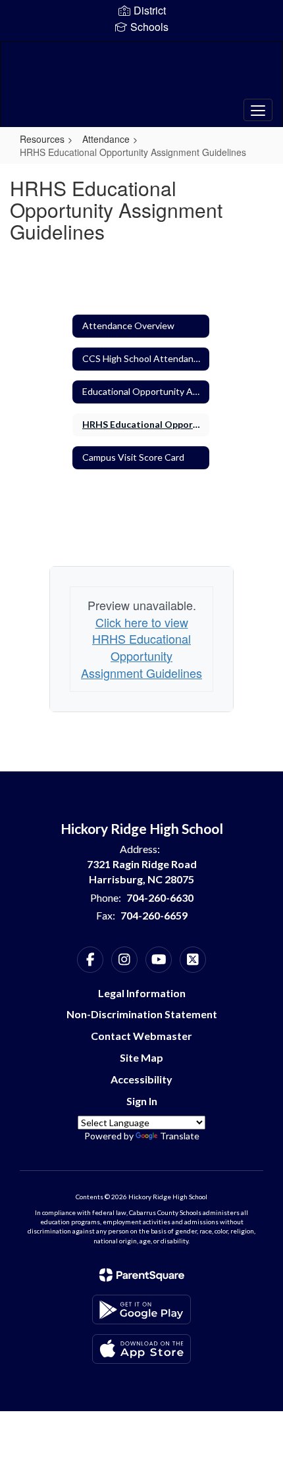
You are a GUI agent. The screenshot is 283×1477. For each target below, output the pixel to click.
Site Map (141, 1057)
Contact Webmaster (141, 1035)
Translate (179, 1135)
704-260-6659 (154, 915)
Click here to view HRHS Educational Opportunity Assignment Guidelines (141, 647)
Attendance (106, 138)
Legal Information (142, 993)
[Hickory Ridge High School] (142, 74)
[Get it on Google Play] (141, 1309)
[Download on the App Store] (141, 1349)
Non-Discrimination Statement (141, 1014)
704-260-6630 (159, 897)
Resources (42, 138)
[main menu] (258, 110)
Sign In (141, 1101)
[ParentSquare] (142, 1275)
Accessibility (141, 1079)
